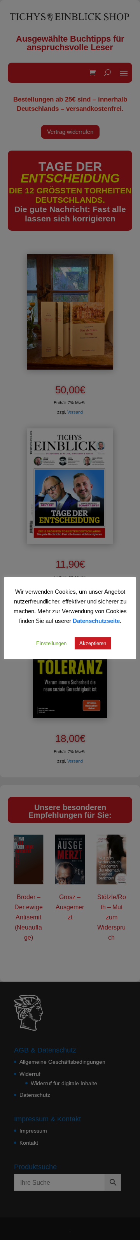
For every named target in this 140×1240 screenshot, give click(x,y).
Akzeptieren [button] (92, 643)
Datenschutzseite (96, 620)
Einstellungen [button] (51, 643)
